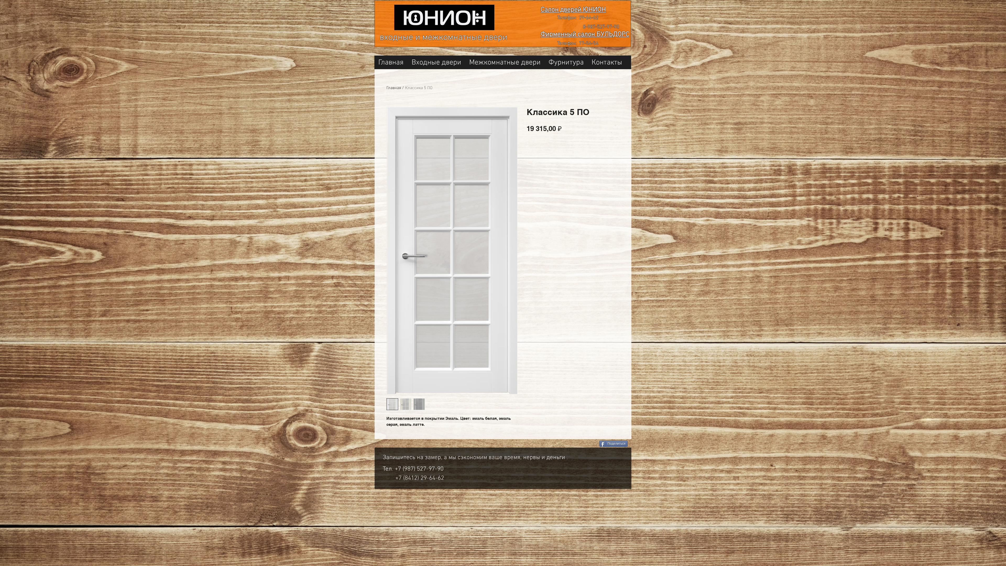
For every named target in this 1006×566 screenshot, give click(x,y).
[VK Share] (576, 444)
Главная (393, 88)
